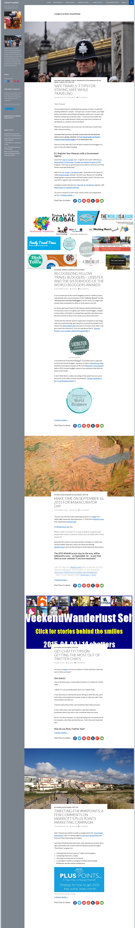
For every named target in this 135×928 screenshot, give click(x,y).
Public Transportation (80, 80)
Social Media (80, 270)
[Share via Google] (97, 201)
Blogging (57, 270)
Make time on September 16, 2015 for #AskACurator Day (79, 502)
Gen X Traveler (68, 160)
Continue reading (67, 195)
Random (93, 80)
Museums (68, 495)
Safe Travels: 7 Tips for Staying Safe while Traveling (75, 89)
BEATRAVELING (69, 326)
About (124, 2)
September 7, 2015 (88, 575)
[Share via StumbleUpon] (88, 201)
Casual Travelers (11, 2)
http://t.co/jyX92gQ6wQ (64, 572)
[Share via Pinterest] (84, 201)
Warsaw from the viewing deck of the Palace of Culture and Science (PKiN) (12, 153)
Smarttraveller (64, 175)
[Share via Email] (102, 201)
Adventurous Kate (96, 363)
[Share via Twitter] (79, 201)
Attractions (70, 2)
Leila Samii (85, 835)
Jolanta (72, 97)
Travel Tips (63, 82)
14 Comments (82, 97)
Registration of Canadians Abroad (66, 187)
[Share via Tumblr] (93, 201)
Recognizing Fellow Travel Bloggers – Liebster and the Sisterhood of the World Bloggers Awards (79, 279)
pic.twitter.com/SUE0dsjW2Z (85, 572)
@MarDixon (72, 522)
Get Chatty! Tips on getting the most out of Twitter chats (77, 655)
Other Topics (97, 2)
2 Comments (84, 826)
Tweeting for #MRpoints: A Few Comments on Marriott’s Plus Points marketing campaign (78, 816)
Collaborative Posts (112, 2)
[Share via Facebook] (75, 201)
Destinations (57, 2)
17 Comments (84, 510)
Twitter (71, 82)
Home (49, 2)
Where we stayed (83, 2)
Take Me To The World (85, 185)
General (68, 80)
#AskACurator (98, 519)
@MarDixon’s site (62, 527)
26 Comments (84, 289)
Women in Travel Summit (94, 366)
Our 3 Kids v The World (70, 172)
